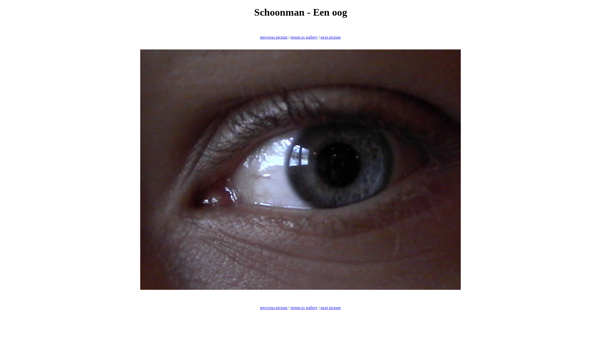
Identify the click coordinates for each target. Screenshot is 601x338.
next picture (331, 37)
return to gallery (304, 37)
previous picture (274, 37)
